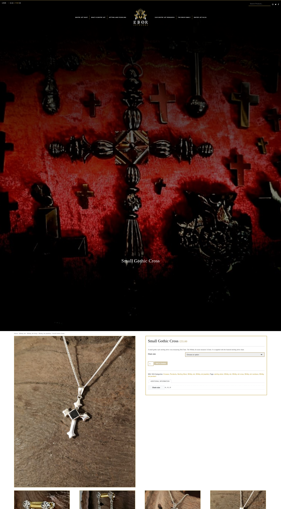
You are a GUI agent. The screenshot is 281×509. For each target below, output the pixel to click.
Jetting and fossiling (117, 17)
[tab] (160, 381)
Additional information (160, 381)
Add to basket (161, 363)
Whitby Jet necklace (251, 374)
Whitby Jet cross (238, 374)
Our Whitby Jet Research (165, 17)
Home (16, 333)
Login (4, 3)
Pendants (173, 374)
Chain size (152, 354)
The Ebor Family (184, 17)
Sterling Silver (182, 374)
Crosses (166, 374)
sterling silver (218, 374)
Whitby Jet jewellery (45, 333)
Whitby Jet (22, 333)
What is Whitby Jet (98, 17)
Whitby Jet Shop (81, 17)
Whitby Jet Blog (200, 17)
